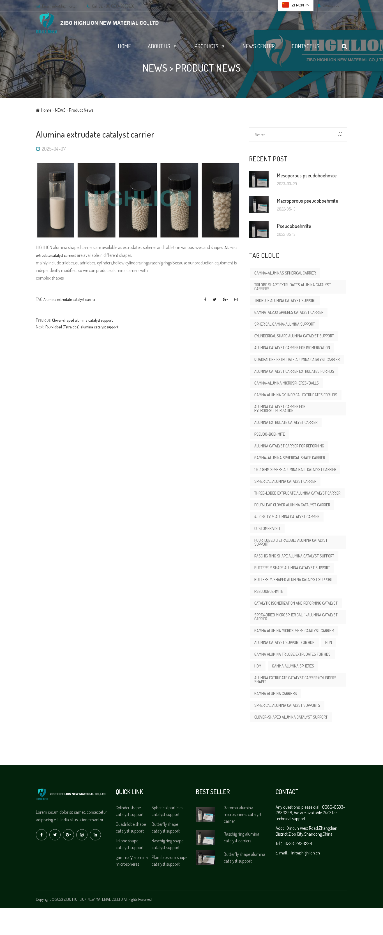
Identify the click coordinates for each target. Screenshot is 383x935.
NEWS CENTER (259, 46)
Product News (208, 67)
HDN (328, 642)
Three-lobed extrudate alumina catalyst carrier (297, 493)
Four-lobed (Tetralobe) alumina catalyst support (81, 326)
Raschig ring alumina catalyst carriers (241, 837)
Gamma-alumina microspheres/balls (286, 383)
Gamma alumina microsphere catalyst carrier (294, 630)
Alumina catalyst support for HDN (284, 642)
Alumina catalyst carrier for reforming (289, 446)
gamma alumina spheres (293, 666)
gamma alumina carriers (275, 693)
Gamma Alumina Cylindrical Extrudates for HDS (295, 394)
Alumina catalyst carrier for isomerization (292, 347)
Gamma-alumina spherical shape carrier (289, 457)
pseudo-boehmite (269, 434)
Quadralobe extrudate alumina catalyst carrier (297, 359)
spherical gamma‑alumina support (284, 324)
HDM (257, 666)
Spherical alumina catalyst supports (287, 705)
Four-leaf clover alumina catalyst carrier (292, 504)
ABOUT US (159, 46)
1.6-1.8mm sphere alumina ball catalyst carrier (295, 469)
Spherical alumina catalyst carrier (285, 481)
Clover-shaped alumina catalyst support (82, 320)
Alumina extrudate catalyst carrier (69, 299)
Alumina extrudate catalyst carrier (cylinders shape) (295, 679)
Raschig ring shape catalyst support (167, 844)
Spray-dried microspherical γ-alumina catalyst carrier (296, 616)
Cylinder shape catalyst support (130, 811)
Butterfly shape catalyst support (166, 827)
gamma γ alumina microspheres (132, 860)
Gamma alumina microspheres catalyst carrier (243, 814)
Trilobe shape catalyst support (130, 844)
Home (46, 110)
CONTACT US (305, 46)
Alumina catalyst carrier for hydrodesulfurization (279, 408)
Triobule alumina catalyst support (285, 300)
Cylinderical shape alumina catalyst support (294, 335)
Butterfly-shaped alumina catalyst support (293, 579)
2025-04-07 (53, 149)
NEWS (154, 67)
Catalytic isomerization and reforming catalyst (296, 603)
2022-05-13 (286, 209)
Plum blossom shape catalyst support (169, 860)
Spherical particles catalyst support (167, 811)
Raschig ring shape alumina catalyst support (294, 556)
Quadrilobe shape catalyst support (131, 827)
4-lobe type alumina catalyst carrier (286, 516)
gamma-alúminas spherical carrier (285, 273)
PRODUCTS (206, 46)
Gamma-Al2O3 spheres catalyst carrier (288, 312)
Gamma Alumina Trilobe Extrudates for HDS (292, 654)
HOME (124, 46)
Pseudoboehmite (268, 591)
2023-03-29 (287, 184)
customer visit (267, 528)
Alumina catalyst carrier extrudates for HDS (294, 371)
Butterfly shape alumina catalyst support (292, 567)
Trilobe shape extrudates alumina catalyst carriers (292, 286)
